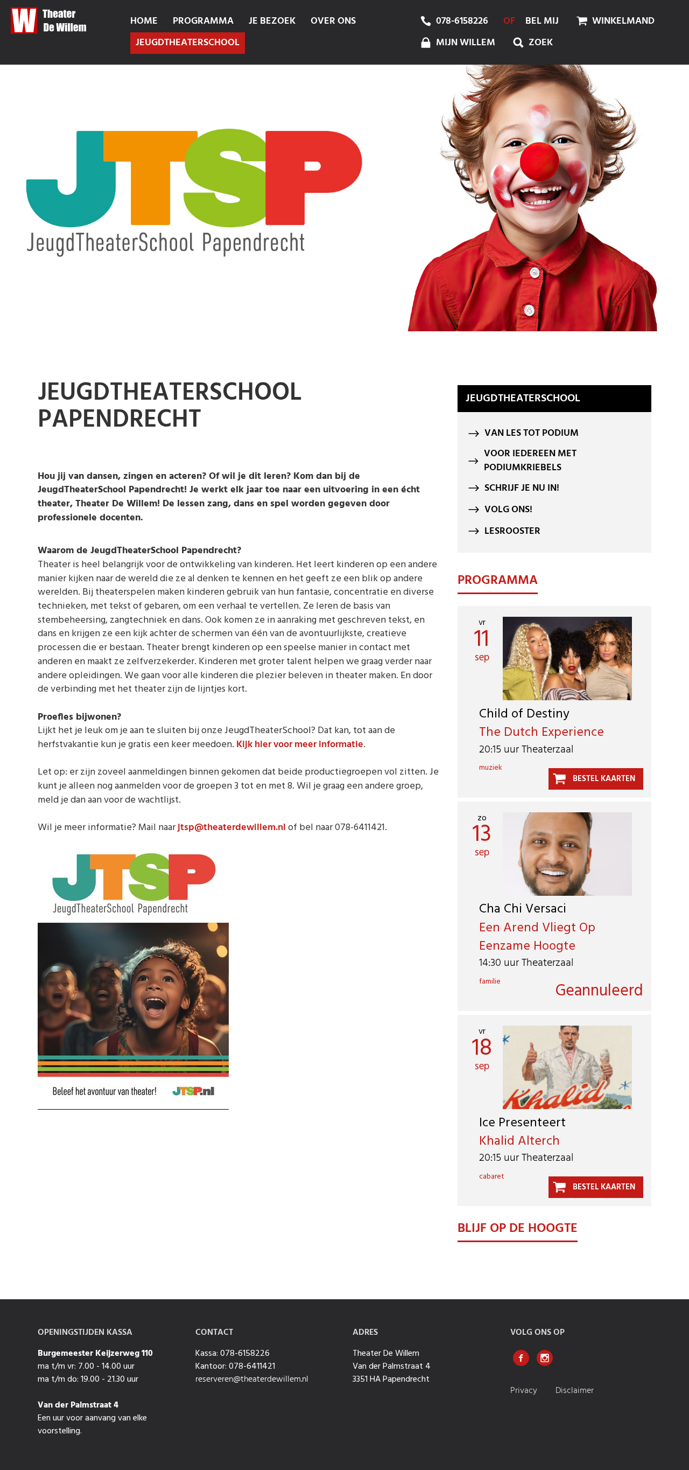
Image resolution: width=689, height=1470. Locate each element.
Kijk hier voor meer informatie (299, 745)
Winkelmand (622, 21)
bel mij (542, 21)
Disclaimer (575, 1391)
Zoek (539, 43)
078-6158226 (462, 21)
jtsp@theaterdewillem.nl (233, 827)
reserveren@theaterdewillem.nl (251, 1380)
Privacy (524, 1391)
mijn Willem (464, 43)
